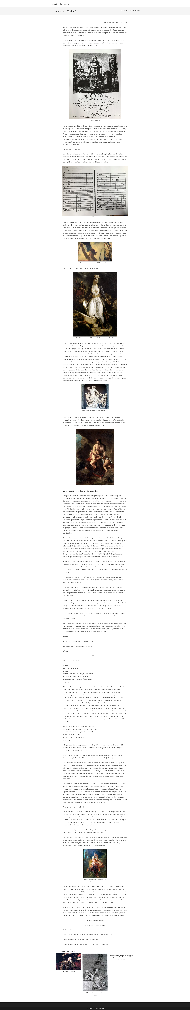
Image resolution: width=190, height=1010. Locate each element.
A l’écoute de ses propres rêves (95, 993)
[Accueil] (121, 10)
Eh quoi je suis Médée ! (135, 10)
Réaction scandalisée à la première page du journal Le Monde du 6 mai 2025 (121, 956)
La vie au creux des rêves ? (68, 971)
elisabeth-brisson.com (59, 4)
